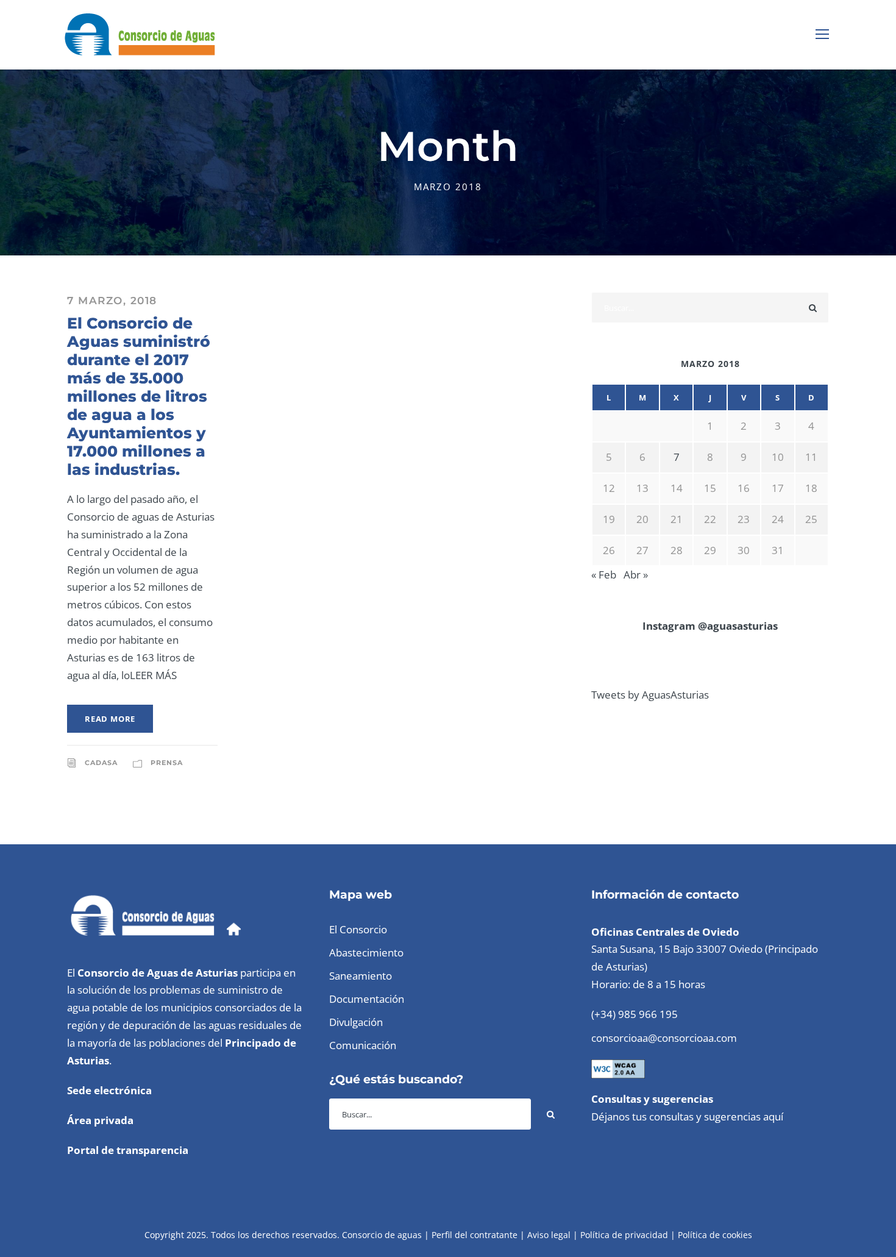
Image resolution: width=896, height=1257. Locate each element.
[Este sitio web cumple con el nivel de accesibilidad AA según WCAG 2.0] (618, 1068)
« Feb (603, 575)
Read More (110, 718)
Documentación (366, 999)
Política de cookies (715, 1235)
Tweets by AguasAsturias (650, 695)
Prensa (167, 762)
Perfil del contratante (474, 1235)
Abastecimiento (366, 952)
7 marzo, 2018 (112, 300)
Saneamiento (360, 976)
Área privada (100, 1120)
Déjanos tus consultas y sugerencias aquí (687, 1116)
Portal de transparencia (127, 1150)
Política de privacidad (624, 1235)
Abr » (636, 575)
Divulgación (356, 1022)
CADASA (101, 762)
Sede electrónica (109, 1090)
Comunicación (362, 1045)
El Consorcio (358, 929)
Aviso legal (549, 1235)
